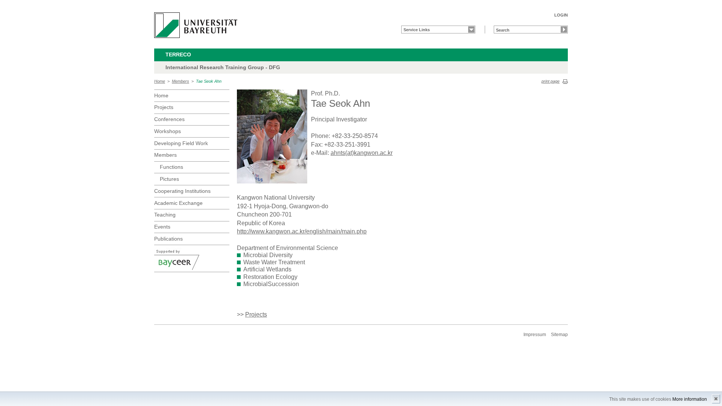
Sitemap (559, 334)
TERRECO (178, 55)
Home (159, 81)
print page (551, 81)
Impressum (534, 334)
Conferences (169, 119)
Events (162, 227)
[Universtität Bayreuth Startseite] (195, 25)
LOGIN (561, 15)
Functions (171, 167)
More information (689, 399)
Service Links (416, 29)
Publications (168, 239)
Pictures (169, 179)
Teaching (165, 215)
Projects (163, 107)
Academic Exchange (178, 203)
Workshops (167, 131)
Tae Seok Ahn (208, 81)
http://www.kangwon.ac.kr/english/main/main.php (302, 231)
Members (180, 81)
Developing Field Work (181, 143)
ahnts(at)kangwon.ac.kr (362, 153)
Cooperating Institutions (182, 191)
